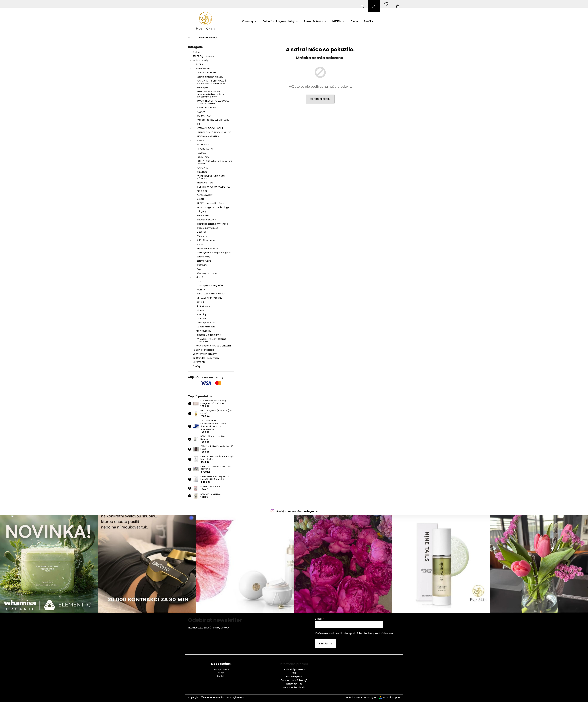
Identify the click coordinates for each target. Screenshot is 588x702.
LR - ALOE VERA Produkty (209, 297)
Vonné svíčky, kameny (205, 353)
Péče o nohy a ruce (207, 227)
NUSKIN (200, 199)
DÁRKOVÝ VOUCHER (207, 72)
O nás (221, 672)
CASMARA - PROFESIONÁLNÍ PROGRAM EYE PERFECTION (211, 82)
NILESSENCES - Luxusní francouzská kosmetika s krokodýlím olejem (210, 94)
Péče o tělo (203, 215)
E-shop (196, 52)
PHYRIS (199, 64)
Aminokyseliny (203, 330)
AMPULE (202, 152)
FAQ (294, 673)
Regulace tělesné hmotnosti (212, 223)
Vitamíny (201, 277)
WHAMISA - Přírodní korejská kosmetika (211, 340)
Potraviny (202, 264)
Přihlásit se (325, 643)
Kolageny (201, 211)
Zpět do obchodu (320, 99)
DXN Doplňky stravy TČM (210, 285)
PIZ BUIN (201, 244)
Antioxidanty (203, 306)
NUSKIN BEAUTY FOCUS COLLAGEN (213, 345)
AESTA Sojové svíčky (203, 56)
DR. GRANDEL (203, 144)
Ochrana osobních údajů (294, 680)
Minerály (201, 310)
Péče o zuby (203, 236)
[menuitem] (249, 21)
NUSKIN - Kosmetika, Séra (210, 203)
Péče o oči (202, 190)
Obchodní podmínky (294, 669)
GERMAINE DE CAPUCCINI (210, 128)
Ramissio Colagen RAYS (208, 334)
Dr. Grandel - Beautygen (206, 358)
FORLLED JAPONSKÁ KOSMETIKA (213, 186)
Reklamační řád (294, 683)
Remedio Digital (367, 697)
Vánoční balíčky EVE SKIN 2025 (213, 119)
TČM (199, 281)
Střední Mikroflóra (206, 326)
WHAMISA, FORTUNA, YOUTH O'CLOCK (211, 177)
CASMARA (202, 167)
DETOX (200, 301)
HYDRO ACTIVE (206, 148)
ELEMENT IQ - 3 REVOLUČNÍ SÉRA (214, 132)
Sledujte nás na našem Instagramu (297, 511)
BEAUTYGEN (204, 156)
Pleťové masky (204, 194)
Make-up (201, 231)
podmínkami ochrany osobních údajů (371, 633)
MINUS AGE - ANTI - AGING (211, 293)
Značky (196, 366)
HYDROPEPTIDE (205, 182)
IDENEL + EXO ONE (206, 107)
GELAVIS (201, 111)
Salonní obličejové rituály (210, 76)
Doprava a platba (294, 676)
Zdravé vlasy (203, 256)
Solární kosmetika (206, 240)
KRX (199, 124)
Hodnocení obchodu (294, 687)
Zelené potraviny (206, 322)
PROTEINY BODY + (206, 219)
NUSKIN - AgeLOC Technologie (213, 207)
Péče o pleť (203, 87)
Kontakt (221, 676)
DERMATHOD (204, 115)
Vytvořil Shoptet (391, 697)
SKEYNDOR (202, 171)
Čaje (199, 269)
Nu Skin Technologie (203, 349)
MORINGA (201, 318)
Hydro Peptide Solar (207, 248)
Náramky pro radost (207, 273)
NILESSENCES (199, 362)
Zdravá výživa (204, 260)
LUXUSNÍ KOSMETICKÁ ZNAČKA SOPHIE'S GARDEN (213, 102)
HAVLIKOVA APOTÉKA (208, 136)
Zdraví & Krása (203, 68)
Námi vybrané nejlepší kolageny (214, 252)
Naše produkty (200, 60)
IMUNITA (201, 289)
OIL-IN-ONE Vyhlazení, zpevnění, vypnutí (215, 162)
